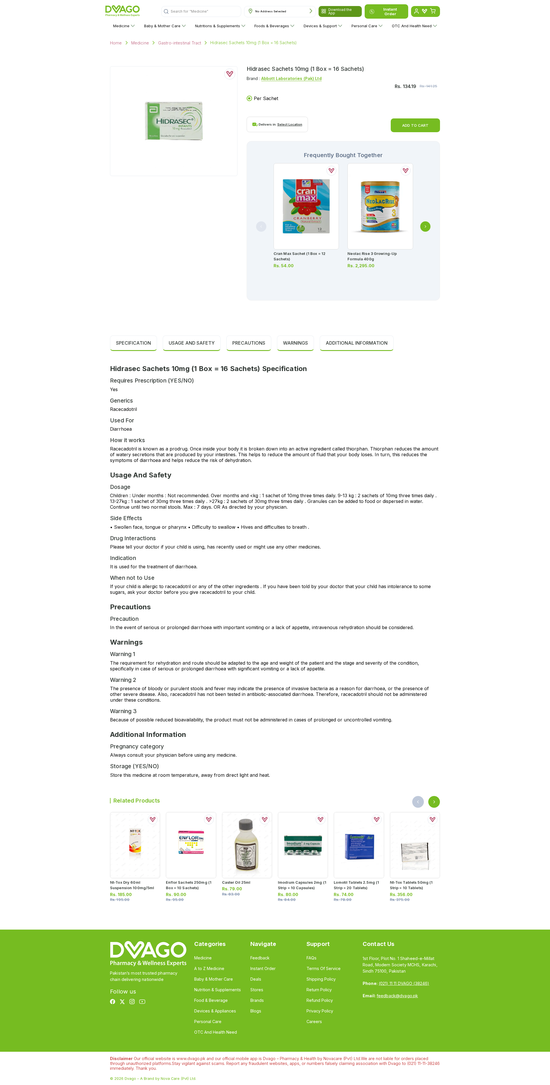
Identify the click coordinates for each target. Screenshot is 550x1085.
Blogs (255, 1010)
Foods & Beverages (271, 26)
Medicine (121, 26)
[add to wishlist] (229, 74)
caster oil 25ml (236, 882)
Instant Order (390, 11)
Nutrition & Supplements (217, 989)
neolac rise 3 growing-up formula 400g (372, 256)
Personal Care (364, 26)
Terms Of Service (324, 968)
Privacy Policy (320, 1010)
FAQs (312, 957)
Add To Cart (415, 125)
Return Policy (319, 989)
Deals (255, 979)
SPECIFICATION (133, 343)
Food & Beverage (211, 1000)
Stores (256, 989)
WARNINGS (295, 343)
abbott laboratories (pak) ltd (291, 78)
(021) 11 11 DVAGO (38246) (404, 983)
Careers (314, 1021)
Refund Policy (320, 1000)
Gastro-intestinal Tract (179, 42)
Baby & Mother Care (162, 26)
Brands (257, 1000)
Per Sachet (266, 98)
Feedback (260, 957)
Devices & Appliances (215, 1010)
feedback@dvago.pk (397, 995)
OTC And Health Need (412, 26)
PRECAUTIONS (248, 343)
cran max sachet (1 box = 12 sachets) (299, 256)
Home (116, 42)
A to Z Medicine (209, 968)
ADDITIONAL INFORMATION (357, 343)
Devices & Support (320, 26)
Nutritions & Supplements (217, 26)
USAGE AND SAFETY (192, 343)
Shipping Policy (321, 979)
